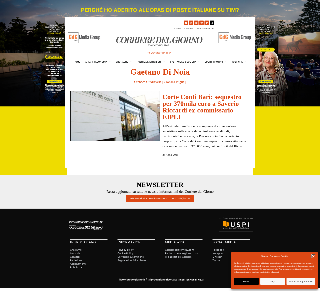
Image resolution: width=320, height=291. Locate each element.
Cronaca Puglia (174, 82)
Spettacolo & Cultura (183, 62)
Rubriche (237, 62)
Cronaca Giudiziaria (148, 82)
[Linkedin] (196, 23)
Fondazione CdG (205, 28)
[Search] (212, 23)
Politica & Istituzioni (149, 62)
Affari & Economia (96, 62)
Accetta (246, 281)
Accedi (177, 28)
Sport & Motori (214, 62)
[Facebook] (186, 23)
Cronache (122, 62)
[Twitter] (206, 23)
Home (77, 62)
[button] (313, 256)
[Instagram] (191, 23)
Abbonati (189, 28)
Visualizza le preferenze (300, 281)
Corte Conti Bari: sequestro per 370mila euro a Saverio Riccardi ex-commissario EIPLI (202, 107)
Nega (272, 281)
